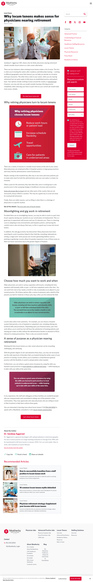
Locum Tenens (23, 468)
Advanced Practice (70, 34)
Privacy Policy (71, 154)
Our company (30, 547)
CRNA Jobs (41, 537)
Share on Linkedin (37, 454)
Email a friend (22, 454)
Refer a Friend (60, 542)
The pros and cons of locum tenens (28, 207)
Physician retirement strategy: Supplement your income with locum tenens (38, 504)
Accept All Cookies (75, 578)
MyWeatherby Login (11, 546)
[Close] (90, 579)
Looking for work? (75, 71)
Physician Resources (71, 52)
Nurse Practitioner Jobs (44, 535)
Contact (6, 539)
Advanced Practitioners (63, 535)
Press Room (68, 56)
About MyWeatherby (32, 549)
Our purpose (30, 555)
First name (72, 89)
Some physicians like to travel (14, 191)
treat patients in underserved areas (34, 366)
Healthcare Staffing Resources (74, 44)
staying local (52, 82)
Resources (59, 539)
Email (70, 99)
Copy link (10, 454)
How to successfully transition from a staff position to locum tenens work (38, 472)
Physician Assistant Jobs (44, 533)
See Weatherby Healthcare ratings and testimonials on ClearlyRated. (45, 554)
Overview (59, 533)
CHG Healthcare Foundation (31, 552)
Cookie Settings (62, 578)
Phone (70, 104)
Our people (30, 558)
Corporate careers (32, 564)
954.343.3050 (11, 543)
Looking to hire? (74, 73)
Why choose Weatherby (30, 561)
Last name (71, 94)
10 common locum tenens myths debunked (38, 487)
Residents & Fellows (71, 60)
